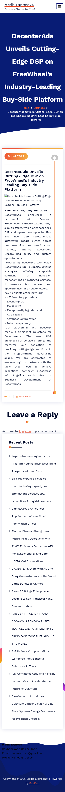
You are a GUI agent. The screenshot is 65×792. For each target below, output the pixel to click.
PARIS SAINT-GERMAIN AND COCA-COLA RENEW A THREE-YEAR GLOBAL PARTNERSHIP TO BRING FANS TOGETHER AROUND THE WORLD (33, 628)
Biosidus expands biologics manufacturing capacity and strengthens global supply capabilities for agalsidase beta (31, 490)
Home (25, 107)
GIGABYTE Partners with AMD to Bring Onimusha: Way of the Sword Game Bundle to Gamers (34, 576)
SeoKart (34, 783)
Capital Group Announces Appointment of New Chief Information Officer (29, 516)
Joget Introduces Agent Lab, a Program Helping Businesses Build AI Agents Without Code (34, 464)
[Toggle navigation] (59, 6)
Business (39, 107)
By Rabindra (25, 396)
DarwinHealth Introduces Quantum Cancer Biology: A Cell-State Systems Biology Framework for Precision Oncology (33, 707)
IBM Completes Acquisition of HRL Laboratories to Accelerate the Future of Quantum (34, 681)
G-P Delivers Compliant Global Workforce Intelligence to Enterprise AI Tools (31, 659)
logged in (25, 431)
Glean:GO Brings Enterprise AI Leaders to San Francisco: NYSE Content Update (32, 599)
